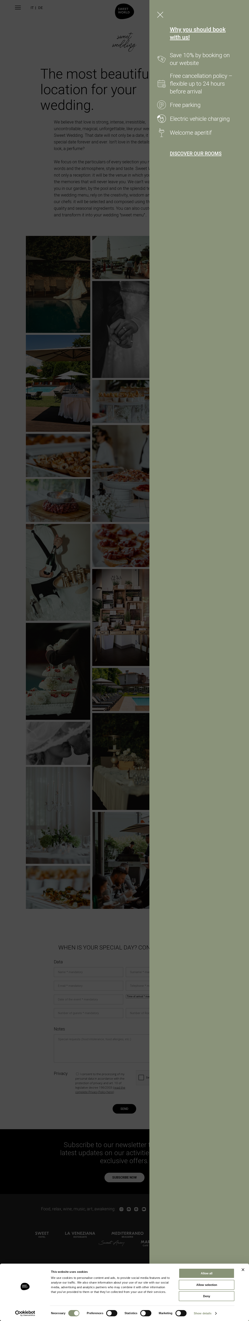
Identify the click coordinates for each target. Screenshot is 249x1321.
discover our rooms (196, 153)
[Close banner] (243, 1269)
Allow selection (206, 1284)
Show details (202, 1313)
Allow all (206, 1273)
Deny (206, 1296)
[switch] (111, 1313)
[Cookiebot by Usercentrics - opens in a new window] (25, 1313)
